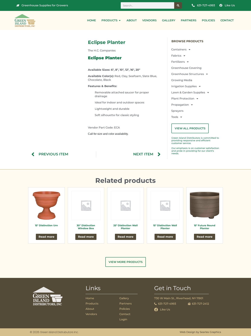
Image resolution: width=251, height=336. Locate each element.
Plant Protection (182, 98)
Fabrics (176, 55)
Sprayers (177, 110)
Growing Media (181, 80)
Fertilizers (178, 61)
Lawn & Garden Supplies (188, 92)
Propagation (180, 104)
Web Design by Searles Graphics (200, 332)
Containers (178, 49)
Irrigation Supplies (184, 86)
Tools (174, 117)
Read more (46, 236)
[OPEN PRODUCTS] (119, 20)
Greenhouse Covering (186, 68)
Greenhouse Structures (187, 74)
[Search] (178, 5)
